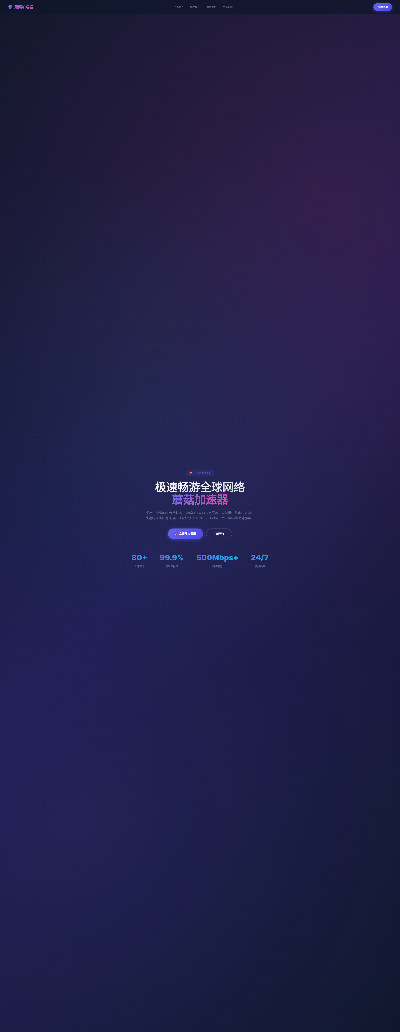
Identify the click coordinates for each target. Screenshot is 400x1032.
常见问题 (228, 6)
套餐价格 (211, 6)
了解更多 (219, 533)
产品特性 (179, 6)
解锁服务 (195, 6)
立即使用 (383, 6)
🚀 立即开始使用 (185, 533)
